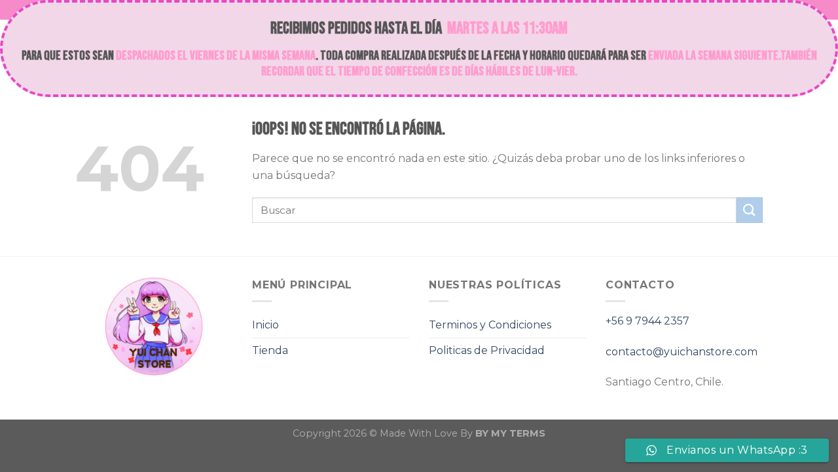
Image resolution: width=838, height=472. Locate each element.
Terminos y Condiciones (490, 325)
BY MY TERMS (510, 433)
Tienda (270, 350)
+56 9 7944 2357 (647, 321)
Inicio (265, 325)
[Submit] (750, 210)
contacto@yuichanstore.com (681, 351)
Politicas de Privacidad (487, 350)
